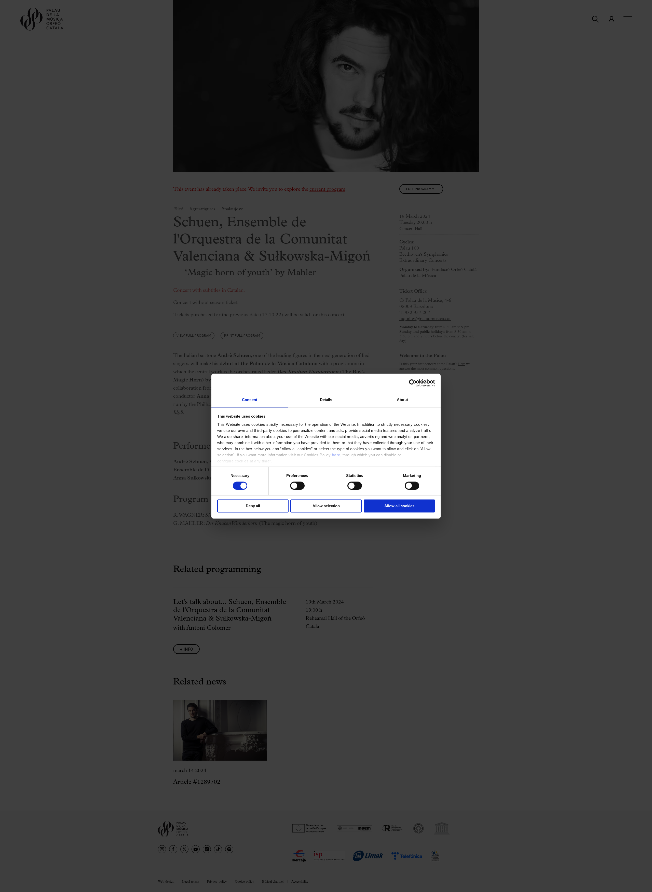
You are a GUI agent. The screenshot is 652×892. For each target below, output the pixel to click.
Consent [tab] (249, 399)
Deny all (253, 506)
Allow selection (326, 506)
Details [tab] (326, 399)
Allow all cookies (399, 506)
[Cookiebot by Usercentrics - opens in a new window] (412, 383)
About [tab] (402, 399)
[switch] (297, 486)
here (336, 455)
